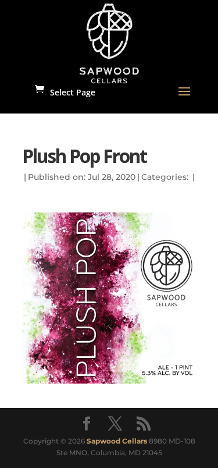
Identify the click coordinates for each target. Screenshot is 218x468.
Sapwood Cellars (117, 441)
